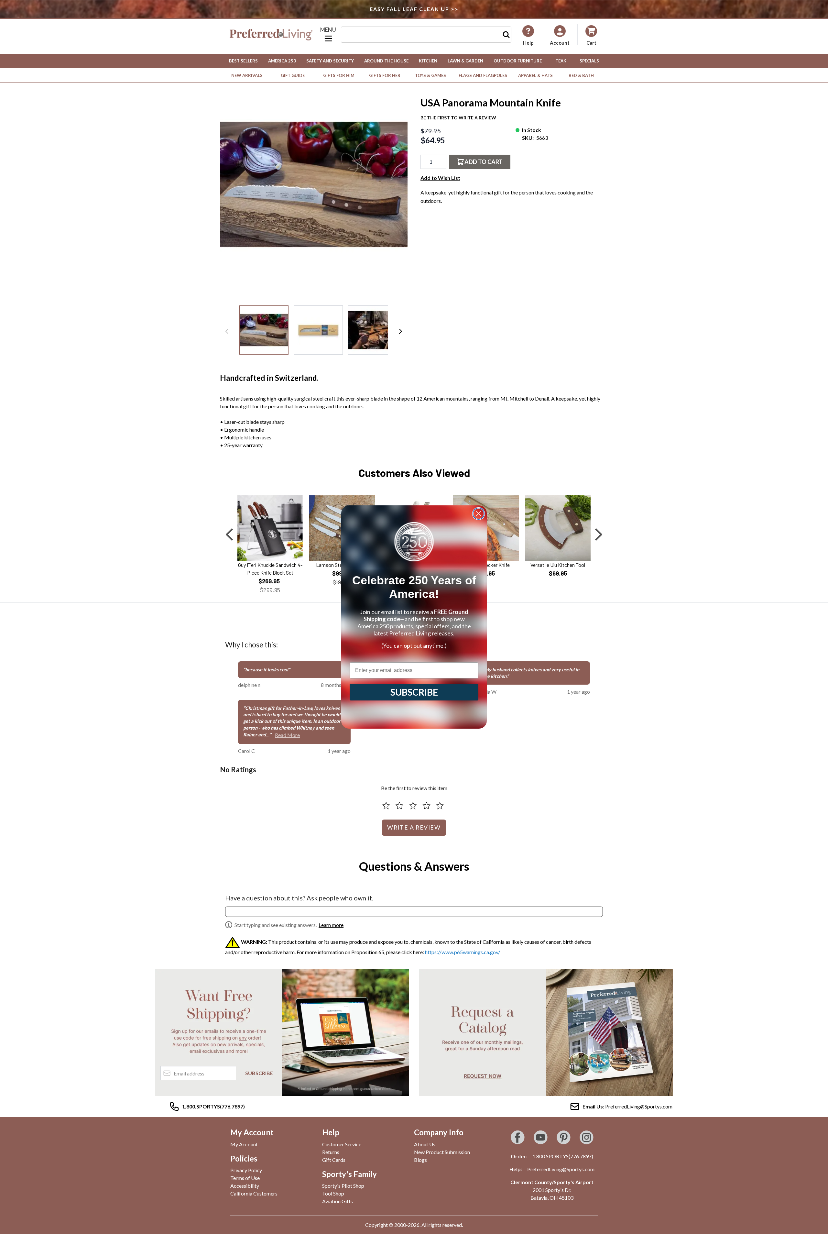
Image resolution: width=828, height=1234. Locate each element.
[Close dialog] (478, 513)
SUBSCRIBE (414, 692)
